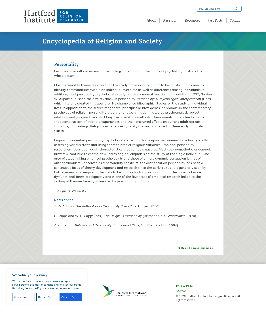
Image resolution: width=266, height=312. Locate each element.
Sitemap (181, 291)
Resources (192, 20)
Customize (21, 297)
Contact (235, 20)
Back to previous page (197, 248)
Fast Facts (215, 20)
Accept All (68, 297)
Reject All (44, 297)
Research (170, 20)
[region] (47, 287)
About (151, 20)
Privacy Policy (184, 285)
